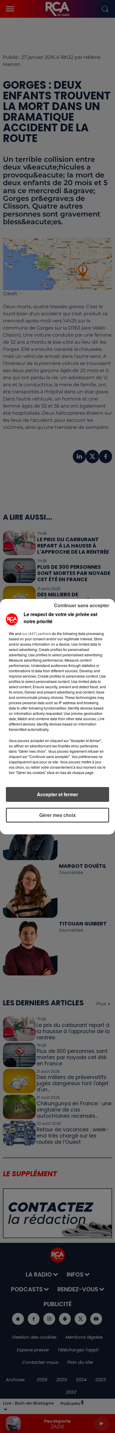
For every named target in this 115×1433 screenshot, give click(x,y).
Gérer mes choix (57, 815)
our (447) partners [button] (36, 633)
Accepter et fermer (57, 794)
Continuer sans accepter (81, 605)
